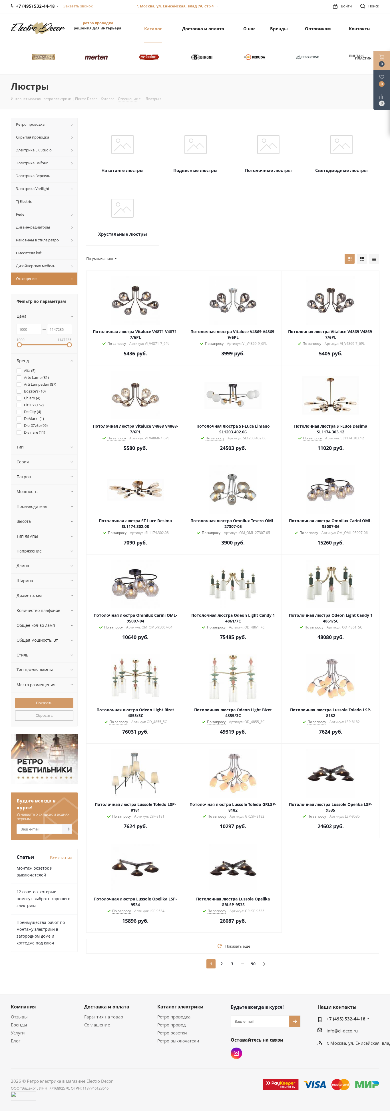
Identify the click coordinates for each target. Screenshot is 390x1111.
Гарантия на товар (103, 1017)
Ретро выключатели (178, 1041)
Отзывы (19, 1017)
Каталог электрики (180, 1007)
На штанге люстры (122, 170)
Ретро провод (171, 1025)
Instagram (236, 1053)
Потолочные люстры (268, 170)
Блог (15, 1041)
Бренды (19, 1025)
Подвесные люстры (195, 170)
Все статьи (61, 857)
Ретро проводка (173, 1017)
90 (253, 963)
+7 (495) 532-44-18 (346, 1019)
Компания (23, 1007)
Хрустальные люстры (122, 234)
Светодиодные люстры (341, 170)
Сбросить (44, 715)
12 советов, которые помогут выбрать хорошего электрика (43, 898)
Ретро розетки (172, 1033)
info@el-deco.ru (342, 1031)
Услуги (18, 1033)
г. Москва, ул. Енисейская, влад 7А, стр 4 (175, 6)
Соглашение (97, 1025)
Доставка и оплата (106, 1007)
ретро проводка (98, 22)
